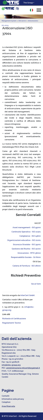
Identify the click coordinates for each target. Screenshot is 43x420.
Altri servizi (22, 21)
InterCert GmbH (28, 295)
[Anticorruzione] (10, 8)
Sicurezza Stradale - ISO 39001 (27, 244)
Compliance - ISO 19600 (30, 236)
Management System (9, 21)
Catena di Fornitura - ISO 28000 (26, 266)
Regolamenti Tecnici (11, 323)
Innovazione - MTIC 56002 (29, 253)
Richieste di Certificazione (14, 319)
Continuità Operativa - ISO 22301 (26, 232)
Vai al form (36, 284)
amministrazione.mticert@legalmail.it (23, 368)
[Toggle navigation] (38, 10)
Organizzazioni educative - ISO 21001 (24, 240)
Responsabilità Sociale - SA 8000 (26, 257)
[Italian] (31, 10)
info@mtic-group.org (11, 365)
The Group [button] (28, 3)
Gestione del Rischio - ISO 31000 (26, 249)
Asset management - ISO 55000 (27, 227)
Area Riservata (8, 406)
